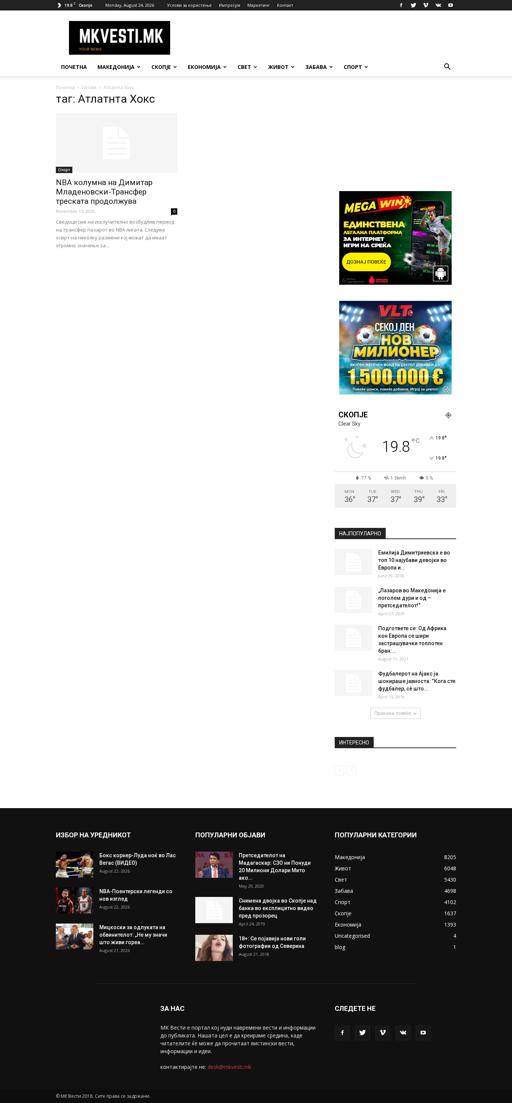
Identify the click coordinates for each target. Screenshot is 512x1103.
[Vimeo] (425, 5)
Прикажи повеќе (392, 713)
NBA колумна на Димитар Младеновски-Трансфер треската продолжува (104, 192)
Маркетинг (258, 5)
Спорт (353, 66)
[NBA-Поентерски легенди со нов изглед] (74, 900)
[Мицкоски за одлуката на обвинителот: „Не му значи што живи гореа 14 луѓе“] (74, 936)
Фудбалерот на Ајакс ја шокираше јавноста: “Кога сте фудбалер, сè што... (416, 681)
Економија (204, 66)
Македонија (116, 66)
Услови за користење (189, 5)
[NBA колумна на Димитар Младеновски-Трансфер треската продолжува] (116, 143)
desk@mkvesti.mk (229, 1066)
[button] (447, 67)
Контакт (285, 5)
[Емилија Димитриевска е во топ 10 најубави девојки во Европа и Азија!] (353, 562)
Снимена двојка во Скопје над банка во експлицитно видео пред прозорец (278, 908)
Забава (316, 66)
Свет (244, 66)
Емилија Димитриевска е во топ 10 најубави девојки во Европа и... (414, 560)
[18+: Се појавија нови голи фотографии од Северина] (214, 948)
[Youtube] (450, 5)
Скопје (161, 66)
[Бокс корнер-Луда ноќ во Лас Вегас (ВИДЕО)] (74, 864)
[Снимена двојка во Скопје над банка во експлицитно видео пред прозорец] (214, 910)
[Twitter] (413, 5)
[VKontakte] (438, 5)
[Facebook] (401, 5)
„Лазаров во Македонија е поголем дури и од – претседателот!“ (412, 597)
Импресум (229, 5)
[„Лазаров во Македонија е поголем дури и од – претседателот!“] (353, 600)
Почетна (74, 66)
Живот (278, 66)
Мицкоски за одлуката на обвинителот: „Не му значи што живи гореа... (133, 934)
